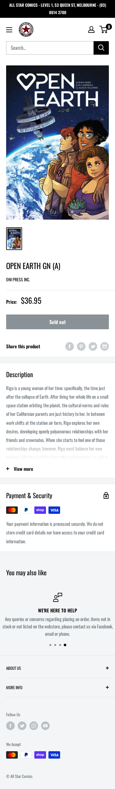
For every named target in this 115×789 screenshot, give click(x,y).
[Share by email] (104, 346)
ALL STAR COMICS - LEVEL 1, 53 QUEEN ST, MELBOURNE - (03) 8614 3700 (57, 8)
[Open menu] (9, 29)
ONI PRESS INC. (18, 279)
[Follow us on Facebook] (10, 725)
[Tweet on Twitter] (93, 346)
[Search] (101, 48)
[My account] (91, 29)
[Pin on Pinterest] (81, 346)
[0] (104, 29)
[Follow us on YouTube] (45, 725)
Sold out (57, 322)
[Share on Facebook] (69, 346)
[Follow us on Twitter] (22, 725)
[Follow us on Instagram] (33, 725)
